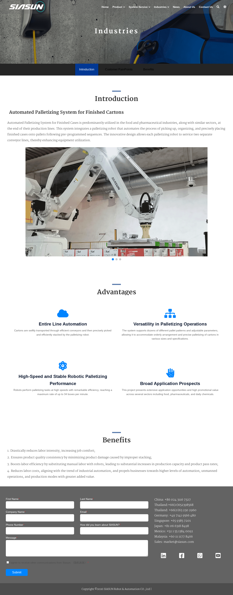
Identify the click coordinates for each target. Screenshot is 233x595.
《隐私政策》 (79, 562)
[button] (218, 204)
